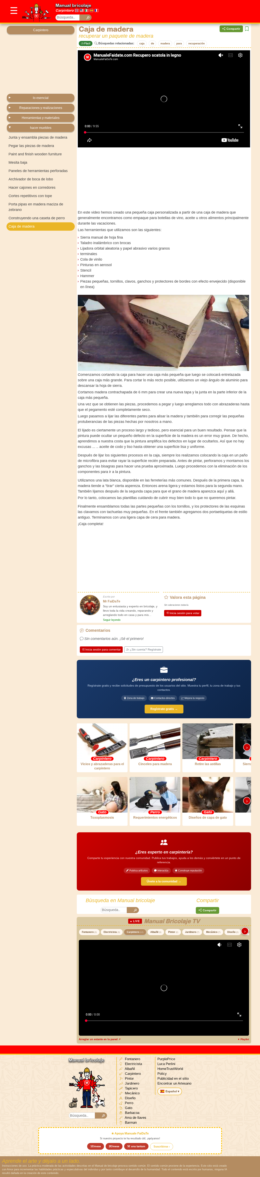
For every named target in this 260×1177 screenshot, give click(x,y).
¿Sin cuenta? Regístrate (145, 649)
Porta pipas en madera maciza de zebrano (36, 207)
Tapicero (131, 1088)
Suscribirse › (162, 1146)
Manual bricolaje (73, 5)
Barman (130, 1122)
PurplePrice (166, 1059)
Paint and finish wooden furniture (35, 154)
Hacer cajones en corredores (32, 187)
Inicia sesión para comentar (103, 649)
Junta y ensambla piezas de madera (38, 137)
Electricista (112, 932)
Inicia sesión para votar (184, 613)
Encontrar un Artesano (174, 1083)
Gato (128, 1108)
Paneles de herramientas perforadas (38, 171)
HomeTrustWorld (170, 1069)
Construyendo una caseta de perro (37, 218)
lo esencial (41, 98)
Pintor (173, 932)
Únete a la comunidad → (164, 881)
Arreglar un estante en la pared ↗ (100, 1039)
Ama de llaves (135, 1118)
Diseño (232, 932)
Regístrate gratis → (164, 709)
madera (165, 43)
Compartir (233, 28)
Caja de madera (22, 226)
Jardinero (192, 932)
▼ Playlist (243, 1039)
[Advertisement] (180, 11)
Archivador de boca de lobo (31, 179)
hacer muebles (40, 127)
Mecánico (213, 932)
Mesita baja (18, 162)
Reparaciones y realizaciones (40, 108)
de (152, 43)
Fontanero (89, 932)
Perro (128, 1103)
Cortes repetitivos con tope (30, 196)
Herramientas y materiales (41, 118)
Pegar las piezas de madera (31, 146)
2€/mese (114, 1146)
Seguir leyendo (111, 619)
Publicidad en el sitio (173, 1078)
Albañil (155, 932)
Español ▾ (172, 1091)
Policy (162, 1074)
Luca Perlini (166, 1064)
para (179, 43)
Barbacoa (131, 1113)
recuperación (196, 43)
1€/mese (95, 1146)
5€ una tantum (136, 1146)
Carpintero (64, 10)
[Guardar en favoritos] (247, 28)
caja (141, 43)
